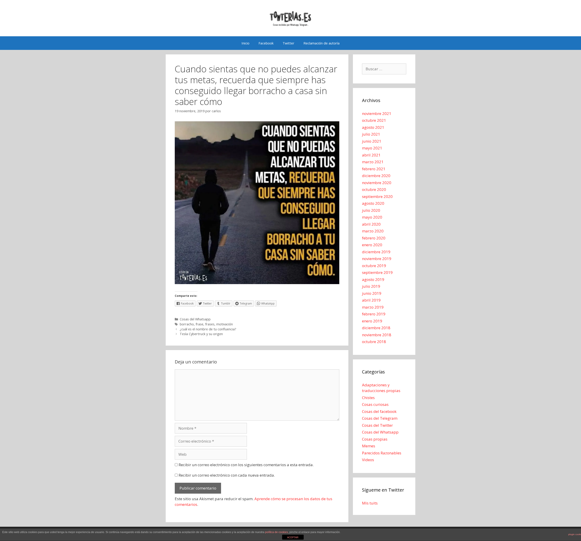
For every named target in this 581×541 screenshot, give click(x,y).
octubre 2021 (374, 120)
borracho (187, 324)
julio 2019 (371, 286)
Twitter (288, 43)
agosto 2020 (373, 203)
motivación (224, 324)
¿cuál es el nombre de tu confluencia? (208, 329)
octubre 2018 (374, 341)
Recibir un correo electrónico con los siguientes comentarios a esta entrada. (246, 464)
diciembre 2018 (376, 327)
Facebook (265, 43)
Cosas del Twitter (377, 425)
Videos (368, 459)
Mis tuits (370, 503)
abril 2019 (371, 300)
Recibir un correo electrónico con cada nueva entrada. (227, 475)
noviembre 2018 (376, 334)
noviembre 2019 (376, 258)
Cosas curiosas (375, 404)
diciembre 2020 (376, 175)
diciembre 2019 (376, 251)
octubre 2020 (374, 189)
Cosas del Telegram (379, 418)
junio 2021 (371, 141)
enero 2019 (372, 321)
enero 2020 (372, 244)
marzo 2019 (373, 307)
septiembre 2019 (377, 272)
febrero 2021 (373, 168)
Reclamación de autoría (321, 43)
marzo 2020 (373, 231)
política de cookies (276, 532)
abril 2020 (371, 224)
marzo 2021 (373, 161)
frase (199, 324)
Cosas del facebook (379, 411)
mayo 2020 (372, 217)
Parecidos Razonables (381, 453)
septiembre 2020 (377, 196)
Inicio (245, 43)
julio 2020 (371, 210)
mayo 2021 (372, 148)
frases (209, 324)
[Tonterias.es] (290, 17)
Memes (368, 445)
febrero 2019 (373, 314)
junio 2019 (371, 293)
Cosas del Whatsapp (195, 319)
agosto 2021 (373, 127)
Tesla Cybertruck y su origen (201, 334)
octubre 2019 (374, 265)
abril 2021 (371, 155)
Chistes (368, 397)
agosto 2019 (373, 279)
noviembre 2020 (376, 182)
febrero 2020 (373, 238)
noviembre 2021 (376, 113)
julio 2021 (371, 134)
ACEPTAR (292, 537)
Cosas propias (374, 439)
